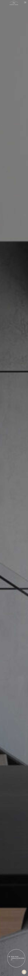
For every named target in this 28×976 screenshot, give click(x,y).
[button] (2, 973)
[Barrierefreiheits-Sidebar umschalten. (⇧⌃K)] (24, 972)
